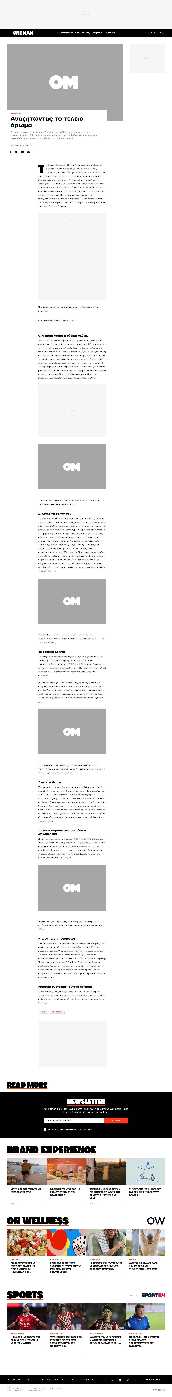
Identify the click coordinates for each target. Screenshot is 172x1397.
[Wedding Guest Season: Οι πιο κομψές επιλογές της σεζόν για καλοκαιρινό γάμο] (106, 1171)
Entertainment (65, 33)
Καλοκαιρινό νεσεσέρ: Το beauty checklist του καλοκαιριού (65, 1192)
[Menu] (8, 32)
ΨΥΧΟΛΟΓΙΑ (56, 1259)
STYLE (43, 1012)
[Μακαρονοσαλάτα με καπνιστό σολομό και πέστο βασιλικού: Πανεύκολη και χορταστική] (27, 1242)
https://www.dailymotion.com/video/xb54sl (56, 320)
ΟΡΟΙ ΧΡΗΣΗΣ (61, 1380)
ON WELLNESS (38, 1221)
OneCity (86, 33)
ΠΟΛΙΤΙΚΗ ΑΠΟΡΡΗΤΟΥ (83, 1380)
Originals (98, 33)
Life (77, 33)
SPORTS (25, 1295)
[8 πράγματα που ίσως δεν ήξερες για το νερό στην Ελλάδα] (145, 1171)
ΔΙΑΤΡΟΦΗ (95, 1259)
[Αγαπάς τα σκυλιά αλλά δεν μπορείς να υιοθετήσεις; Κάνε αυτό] (145, 1242)
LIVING (132, 1259)
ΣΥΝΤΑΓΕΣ (16, 1259)
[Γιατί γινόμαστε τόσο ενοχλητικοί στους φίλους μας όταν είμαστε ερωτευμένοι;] (66, 1242)
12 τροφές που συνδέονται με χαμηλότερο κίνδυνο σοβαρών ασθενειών (106, 1266)
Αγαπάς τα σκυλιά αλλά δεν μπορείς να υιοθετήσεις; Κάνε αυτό (143, 1266)
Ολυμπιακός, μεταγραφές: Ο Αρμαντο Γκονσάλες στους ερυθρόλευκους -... (105, 1340)
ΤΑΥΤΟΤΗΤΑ (30, 1380)
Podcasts (110, 33)
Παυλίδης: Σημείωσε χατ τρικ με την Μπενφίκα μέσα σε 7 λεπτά (25, 1340)
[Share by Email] (29, 152)
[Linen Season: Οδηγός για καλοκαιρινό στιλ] (27, 1171)
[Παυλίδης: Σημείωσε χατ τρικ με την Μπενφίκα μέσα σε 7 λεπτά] (27, 1316)
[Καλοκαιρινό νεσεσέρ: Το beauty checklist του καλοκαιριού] (66, 1171)
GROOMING (16, 113)
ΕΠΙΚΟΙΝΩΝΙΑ (13, 1380)
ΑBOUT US (45, 1380)
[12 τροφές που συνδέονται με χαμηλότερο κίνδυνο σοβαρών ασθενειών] (106, 1242)
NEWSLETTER (153, 1380)
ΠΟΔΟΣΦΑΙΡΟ (17, 1333)
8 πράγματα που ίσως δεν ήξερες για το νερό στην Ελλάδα (145, 1192)
